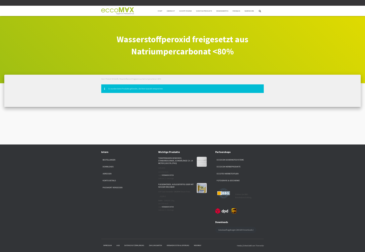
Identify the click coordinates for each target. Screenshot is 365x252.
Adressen (107, 173)
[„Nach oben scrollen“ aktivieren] (359, 246)
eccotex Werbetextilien (228, 173)
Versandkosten (168, 175)
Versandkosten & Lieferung (178, 245)
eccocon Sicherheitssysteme (230, 159)
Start (160, 11)
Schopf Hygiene (185, 11)
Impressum (107, 245)
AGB (118, 245)
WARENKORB (249, 11)
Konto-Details (109, 180)
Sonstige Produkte (204, 11)
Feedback (236, 11)
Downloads (108, 166)
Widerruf (197, 245)
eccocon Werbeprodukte (229, 166)
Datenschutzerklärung (134, 245)
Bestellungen (109, 159)
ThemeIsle (260, 245)
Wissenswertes (222, 11)
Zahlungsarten (155, 245)
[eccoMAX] (117, 10)
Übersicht (171, 11)
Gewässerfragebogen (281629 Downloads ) (236, 230)
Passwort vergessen (112, 187)
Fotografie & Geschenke (228, 180)
